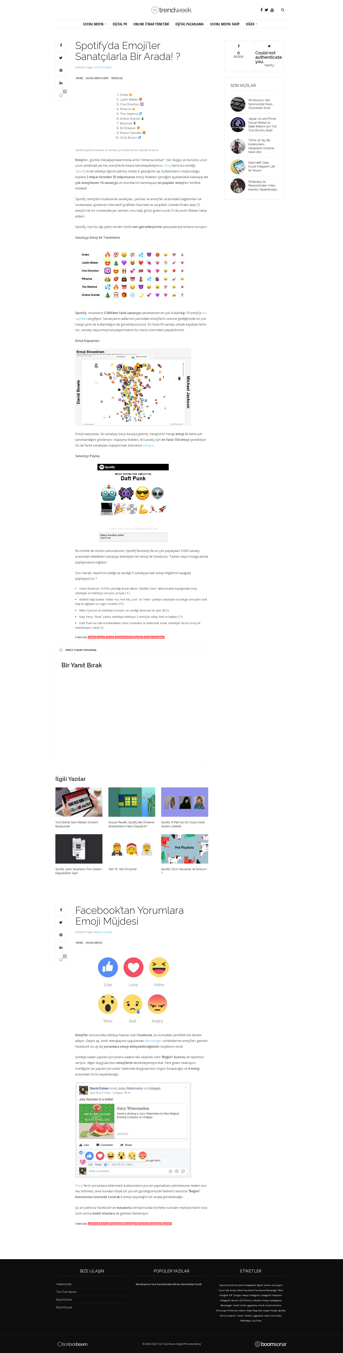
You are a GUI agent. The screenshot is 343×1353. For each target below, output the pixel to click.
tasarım (232, 1315)
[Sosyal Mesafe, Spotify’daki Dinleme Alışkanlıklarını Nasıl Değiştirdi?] (131, 802)
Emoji (168, 165)
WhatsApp (245, 1320)
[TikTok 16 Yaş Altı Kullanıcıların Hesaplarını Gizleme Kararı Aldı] (239, 146)
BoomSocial (64, 1307)
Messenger (153, 1041)
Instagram (255, 1295)
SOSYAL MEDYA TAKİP (225, 24)
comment (94, 1223)
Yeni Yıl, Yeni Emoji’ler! (122, 869)
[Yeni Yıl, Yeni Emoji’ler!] (131, 849)
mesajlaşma (275, 1300)
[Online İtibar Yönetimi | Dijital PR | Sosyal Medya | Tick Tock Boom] (72, 1344)
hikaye (245, 1295)
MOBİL (79, 78)
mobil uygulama (248, 1305)
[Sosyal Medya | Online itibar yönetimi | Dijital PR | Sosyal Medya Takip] (171, 10)
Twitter (248, 1315)
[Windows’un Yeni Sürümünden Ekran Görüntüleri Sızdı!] (239, 104)
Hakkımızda (63, 1284)
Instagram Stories (229, 1300)
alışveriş (223, 1285)
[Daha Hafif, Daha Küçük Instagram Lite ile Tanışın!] (239, 166)
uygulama (258, 1315)
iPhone (247, 1300)
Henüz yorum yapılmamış (81, 650)
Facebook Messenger (266, 1290)
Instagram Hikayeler (271, 1295)
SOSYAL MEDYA (93, 24)
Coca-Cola (224, 1290)
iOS (241, 1300)
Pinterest (232, 1310)
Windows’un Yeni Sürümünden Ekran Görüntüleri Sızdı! (260, 104)
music (100, 637)
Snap (249, 1310)
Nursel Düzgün (103, 932)
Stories (223, 1315)
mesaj (265, 1300)
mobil (236, 1305)
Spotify (80, 171)
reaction (143, 1223)
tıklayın (148, 445)
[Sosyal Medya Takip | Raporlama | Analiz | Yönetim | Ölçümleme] (271, 1344)
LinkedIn (256, 1300)
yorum (167, 1223)
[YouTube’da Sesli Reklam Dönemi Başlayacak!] (78, 802)
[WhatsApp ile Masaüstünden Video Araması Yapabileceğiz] (239, 185)
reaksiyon (155, 1223)
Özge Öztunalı (103, 67)
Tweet (240, 1315)
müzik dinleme (124, 637)
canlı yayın (276, 1285)
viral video (276, 1315)
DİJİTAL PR (120, 24)
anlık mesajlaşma (247, 1285)
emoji (92, 637)
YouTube (256, 1320)
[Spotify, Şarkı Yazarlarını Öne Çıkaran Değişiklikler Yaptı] (78, 849)
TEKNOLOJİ (116, 78)
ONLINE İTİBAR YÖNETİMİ (151, 24)
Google (237, 1295)
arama (267, 1285)
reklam (242, 1310)
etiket (240, 1290)
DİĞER (250, 24)
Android (233, 1285)
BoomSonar (64, 1299)
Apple (260, 1285)
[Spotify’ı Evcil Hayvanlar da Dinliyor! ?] (184, 849)
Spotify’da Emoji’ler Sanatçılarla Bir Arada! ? (127, 51)
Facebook (116, 1223)
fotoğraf (224, 1295)
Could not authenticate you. (268, 58)
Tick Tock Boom (66, 1292)
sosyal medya (270, 1310)
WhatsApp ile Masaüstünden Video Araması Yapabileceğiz (262, 185)
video (267, 1315)
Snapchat (257, 1310)
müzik (110, 637)
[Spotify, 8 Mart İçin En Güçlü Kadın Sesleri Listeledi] (184, 802)
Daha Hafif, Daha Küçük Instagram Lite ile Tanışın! (261, 166)
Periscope (221, 1310)
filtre (280, 1290)
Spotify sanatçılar (154, 637)
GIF (230, 1295)
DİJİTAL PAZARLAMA (189, 24)
